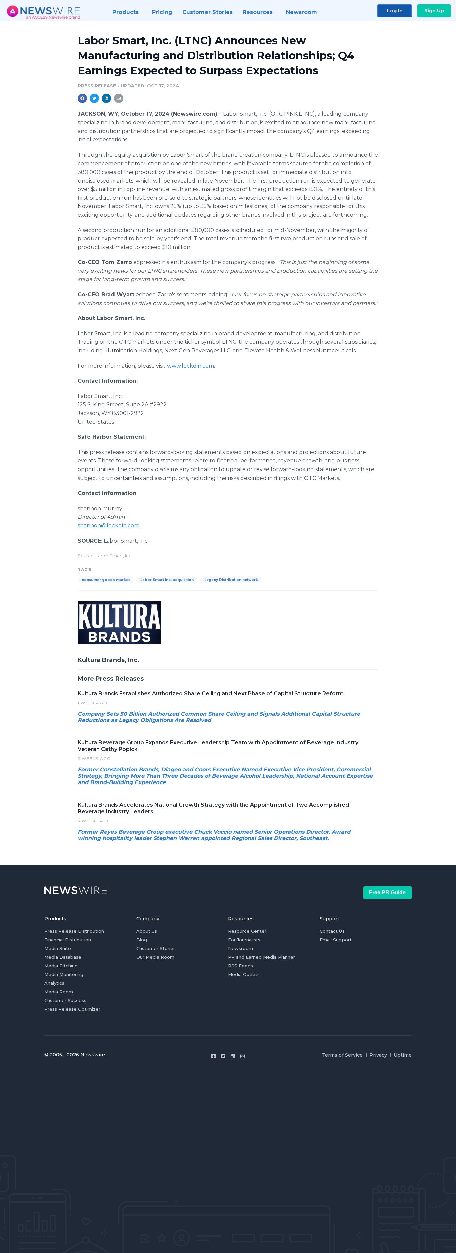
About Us (146, 931)
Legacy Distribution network (231, 580)
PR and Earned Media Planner (261, 957)
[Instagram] (242, 1056)
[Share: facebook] (82, 98)
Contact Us (332, 931)
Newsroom (240, 948)
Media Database (62, 957)
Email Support (336, 939)
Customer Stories (156, 948)
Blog (141, 939)
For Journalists (244, 939)
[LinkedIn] (233, 1056)
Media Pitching (61, 965)
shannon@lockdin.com (108, 525)
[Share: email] (119, 98)
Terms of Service (342, 1055)
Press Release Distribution (74, 931)
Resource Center (247, 931)
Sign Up (434, 11)
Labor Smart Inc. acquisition (167, 580)
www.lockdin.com (190, 366)
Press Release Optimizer (72, 1009)
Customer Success (65, 1000)
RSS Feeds (240, 965)
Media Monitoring (63, 974)
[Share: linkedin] (106, 98)
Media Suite (57, 948)
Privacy (378, 1055)
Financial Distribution (67, 939)
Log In (395, 11)
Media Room (58, 991)
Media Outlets (244, 974)
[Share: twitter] (94, 98)
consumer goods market (106, 580)
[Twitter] (223, 1056)
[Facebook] (213, 1056)
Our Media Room (155, 957)
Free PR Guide (387, 892)
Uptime (403, 1055)
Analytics (54, 983)
